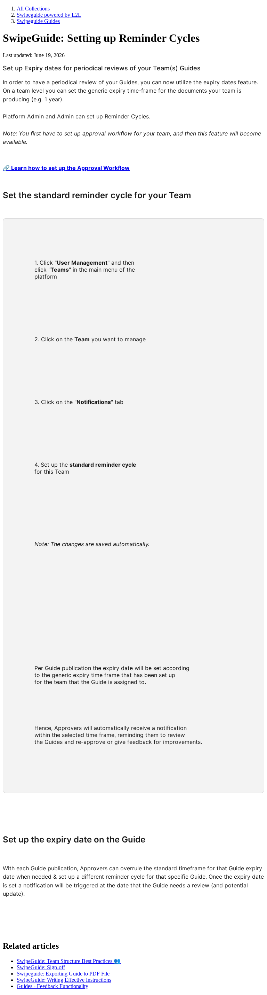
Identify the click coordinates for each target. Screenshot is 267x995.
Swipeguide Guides (38, 21)
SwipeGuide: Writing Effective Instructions (64, 980)
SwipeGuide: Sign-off (41, 967)
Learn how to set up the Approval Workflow (66, 167)
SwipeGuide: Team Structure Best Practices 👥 (69, 961)
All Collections (33, 8)
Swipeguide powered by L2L (49, 15)
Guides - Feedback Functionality (52, 986)
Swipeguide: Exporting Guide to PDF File (63, 974)
